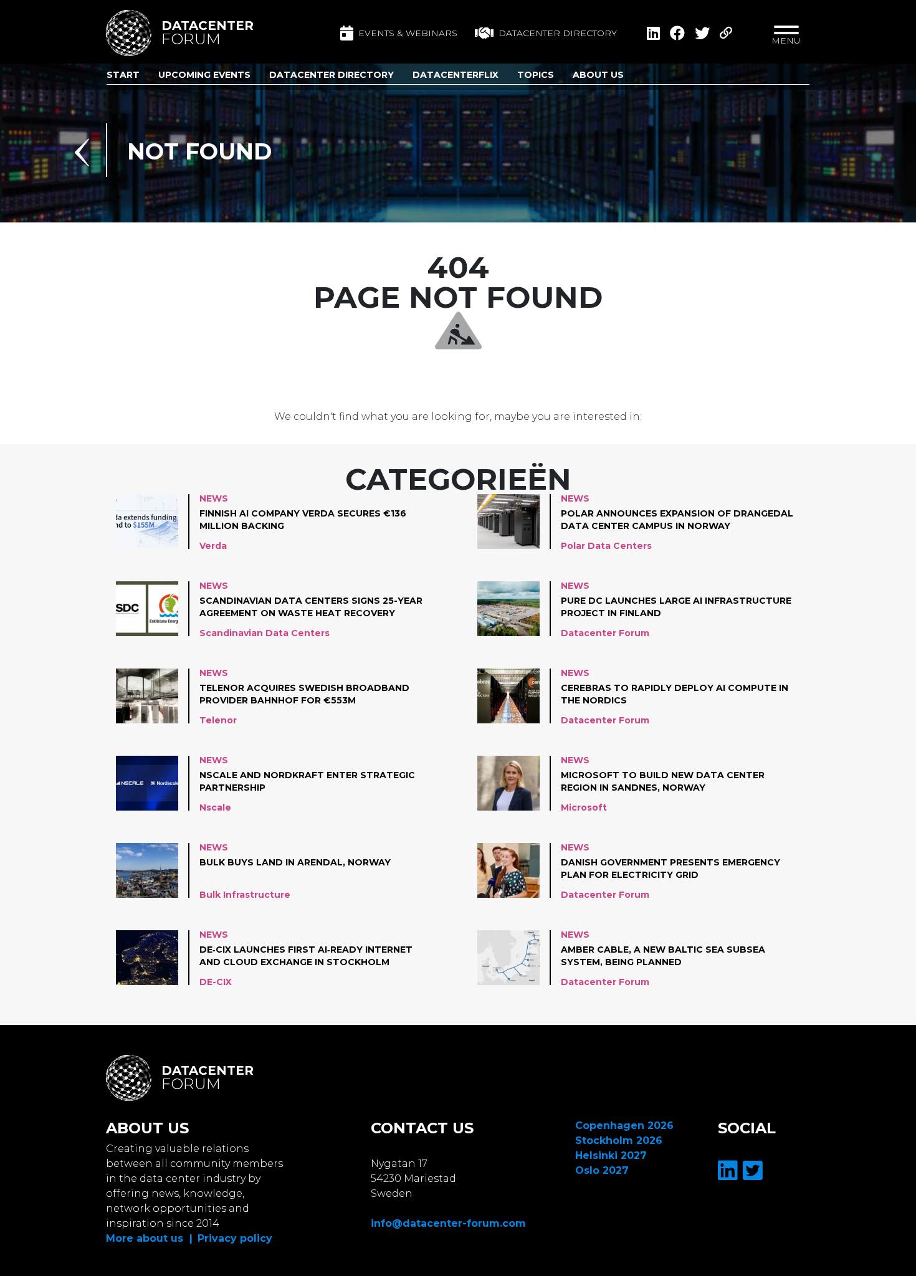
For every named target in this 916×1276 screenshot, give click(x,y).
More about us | (149, 1238)
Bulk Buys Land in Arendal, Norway (295, 862)
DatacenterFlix (456, 74)
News (213, 498)
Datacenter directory (558, 33)
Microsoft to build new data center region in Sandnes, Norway (663, 781)
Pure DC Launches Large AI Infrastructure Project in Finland (676, 607)
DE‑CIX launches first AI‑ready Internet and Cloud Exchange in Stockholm (306, 956)
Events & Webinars (407, 33)
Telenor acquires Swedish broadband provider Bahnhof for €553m (304, 694)
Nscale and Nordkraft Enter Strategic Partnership (307, 781)
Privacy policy (235, 1238)
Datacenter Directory (331, 74)
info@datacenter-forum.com (448, 1223)
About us (598, 74)
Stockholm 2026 (618, 1140)
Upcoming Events (204, 74)
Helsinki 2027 (611, 1155)
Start (123, 74)
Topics (535, 74)
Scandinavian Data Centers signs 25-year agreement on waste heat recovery (310, 607)
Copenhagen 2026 (624, 1125)
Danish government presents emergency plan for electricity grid (670, 868)
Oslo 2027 (602, 1170)
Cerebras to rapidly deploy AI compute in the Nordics (674, 694)
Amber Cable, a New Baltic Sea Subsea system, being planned (663, 956)
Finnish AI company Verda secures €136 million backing (302, 519)
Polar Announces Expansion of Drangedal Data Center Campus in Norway (677, 519)
